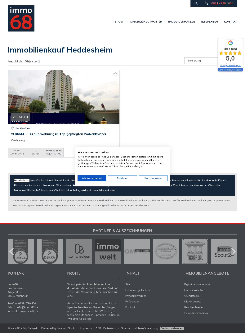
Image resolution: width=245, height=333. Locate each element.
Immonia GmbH (66, 328)
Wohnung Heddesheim (106, 205)
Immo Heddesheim (126, 200)
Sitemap (126, 328)
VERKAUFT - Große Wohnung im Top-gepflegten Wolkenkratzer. (59, 134)
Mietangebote (193, 301)
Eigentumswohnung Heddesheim (73, 205)
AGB (98, 328)
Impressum (86, 328)
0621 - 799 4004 (222, 3)
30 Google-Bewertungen (230, 66)
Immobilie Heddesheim (101, 200)
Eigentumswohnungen (198, 284)
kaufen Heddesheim (184, 200)
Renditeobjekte (193, 307)
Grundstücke (192, 295)
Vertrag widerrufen (172, 328)
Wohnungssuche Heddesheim (36, 205)
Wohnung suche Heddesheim (155, 200)
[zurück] (12, 251)
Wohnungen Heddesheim (135, 205)
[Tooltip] (241, 70)
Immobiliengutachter (146, 21)
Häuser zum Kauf (194, 290)
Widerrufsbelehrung (146, 328)
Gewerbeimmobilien (196, 313)
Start (119, 21)
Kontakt (230, 21)
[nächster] (233, 251)
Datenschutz (111, 328)
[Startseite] (24, 18)
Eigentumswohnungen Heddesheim (66, 200)
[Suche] (195, 3)
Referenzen (209, 21)
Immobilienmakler (181, 21)
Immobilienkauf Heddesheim (28, 200)
